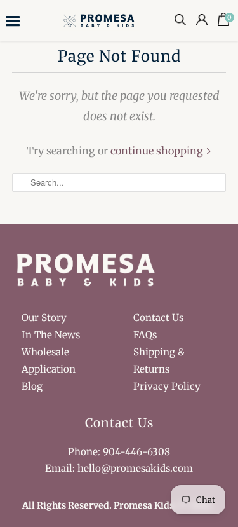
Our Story (44, 317)
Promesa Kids (144, 505)
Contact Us (158, 317)
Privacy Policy (167, 386)
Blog (32, 386)
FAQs (145, 335)
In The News (51, 335)
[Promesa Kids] (100, 20)
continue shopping (158, 150)
